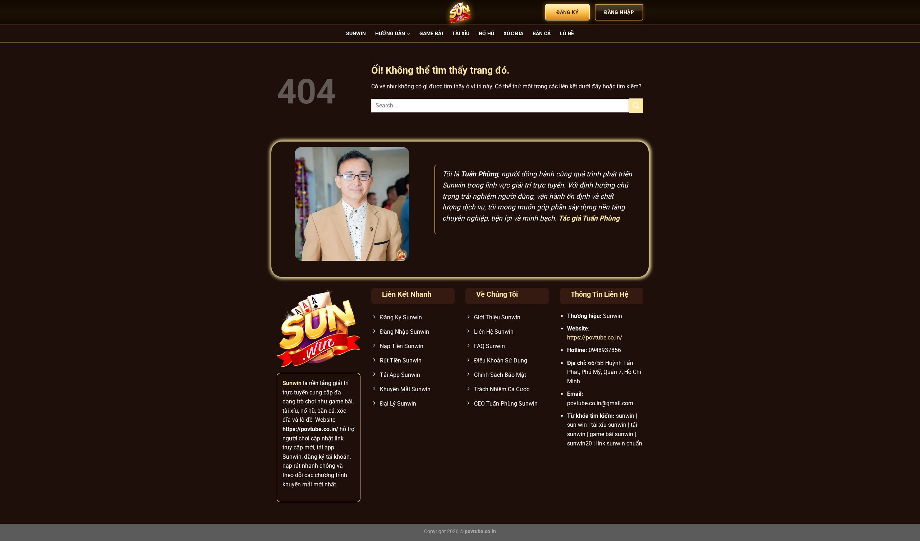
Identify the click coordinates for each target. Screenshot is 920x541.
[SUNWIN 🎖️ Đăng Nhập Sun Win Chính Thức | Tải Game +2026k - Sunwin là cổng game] (460, 12)
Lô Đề (567, 34)
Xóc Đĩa (513, 34)
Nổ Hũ (486, 34)
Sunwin (356, 34)
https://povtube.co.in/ (594, 337)
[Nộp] (636, 105)
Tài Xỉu (460, 34)
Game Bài (431, 34)
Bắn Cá (542, 34)
